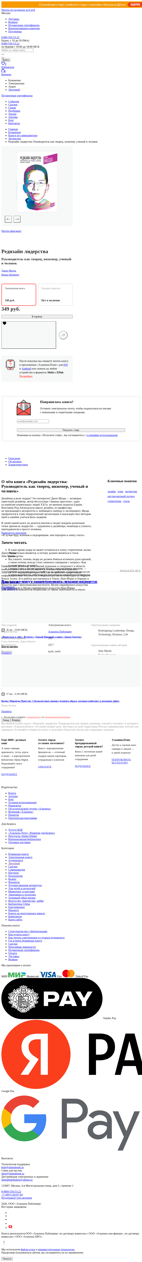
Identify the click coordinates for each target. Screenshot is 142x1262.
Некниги (13, 910)
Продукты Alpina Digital (22, 836)
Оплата (12, 953)
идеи (120, 491)
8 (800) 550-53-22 (11, 1191)
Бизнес (12, 879)
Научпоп (13, 872)
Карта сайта (15, 919)
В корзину (37, 316)
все (9, 588)
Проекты (13, 814)
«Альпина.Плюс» (33, 717)
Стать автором (23, 1197)
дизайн (112, 491)
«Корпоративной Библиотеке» (58, 717)
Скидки (12, 104)
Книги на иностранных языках (26, 913)
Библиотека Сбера (19, 903)
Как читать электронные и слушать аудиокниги (36, 937)
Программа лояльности (22, 946)
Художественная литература (25, 885)
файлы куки (28, 1249)
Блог (11, 120)
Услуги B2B (15, 829)
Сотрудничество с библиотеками (27, 931)
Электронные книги (20, 857)
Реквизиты (14, 805)
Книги (12, 793)
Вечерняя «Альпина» (20, 811)
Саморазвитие (16, 869)
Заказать (44, 766)
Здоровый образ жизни (22, 897)
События (13, 101)
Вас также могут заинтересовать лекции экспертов (49, 581)
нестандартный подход (121, 496)
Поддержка (15, 31)
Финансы (14, 882)
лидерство (131, 491)
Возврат (13, 22)
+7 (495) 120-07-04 (12, 1194)
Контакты (14, 123)
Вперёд (16, 720)
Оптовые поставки (19, 842)
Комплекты (15, 916)
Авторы (13, 117)
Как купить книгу (19, 934)
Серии (12, 107)
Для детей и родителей (21, 888)
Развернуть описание (13, 532)
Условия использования (22, 802)
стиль (126, 501)
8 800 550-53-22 (10, 37)
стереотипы (114, 501)
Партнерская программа (22, 818)
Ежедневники (16, 907)
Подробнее (26, 376)
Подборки (14, 110)
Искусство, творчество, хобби (26, 900)
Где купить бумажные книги (25, 940)
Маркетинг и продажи (21, 891)
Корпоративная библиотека (24, 839)
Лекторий (14, 89)
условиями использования (101, 435)
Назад (6, 720)
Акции (12, 113)
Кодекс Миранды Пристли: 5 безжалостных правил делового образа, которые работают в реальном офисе (60, 701)
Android (26, 368)
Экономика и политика (22, 894)
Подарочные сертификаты (23, 25)
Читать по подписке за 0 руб (18, 9)
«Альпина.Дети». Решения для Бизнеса (31, 832)
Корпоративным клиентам (24, 28)
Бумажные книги (18, 854)
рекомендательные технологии (56, 1249)
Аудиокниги (15, 860)
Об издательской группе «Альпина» (29, 808)
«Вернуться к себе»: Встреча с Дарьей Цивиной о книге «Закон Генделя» (41, 637)
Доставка (13, 18)
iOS (65, 364)
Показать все (130, 570)
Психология (15, 875)
